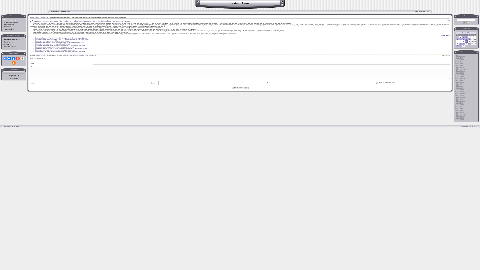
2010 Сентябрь (461, 69)
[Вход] (282, 6)
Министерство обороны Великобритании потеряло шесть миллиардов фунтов (60, 51)
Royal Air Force (9, 47)
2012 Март (459, 103)
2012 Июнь (459, 108)
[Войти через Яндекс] (18, 58)
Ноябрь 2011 (466, 33)
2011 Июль (459, 87)
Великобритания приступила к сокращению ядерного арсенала (55, 50)
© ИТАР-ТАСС (445, 35)
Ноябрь (43, 17)
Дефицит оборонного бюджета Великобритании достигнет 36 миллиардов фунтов (61, 38)
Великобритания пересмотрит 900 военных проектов (52, 41)
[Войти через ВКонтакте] (9, 58)
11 (469, 39)
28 (457, 46)
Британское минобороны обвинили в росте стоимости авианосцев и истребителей (61, 39)
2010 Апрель (460, 59)
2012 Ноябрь (460, 117)
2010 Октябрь (460, 71)
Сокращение (80, 55)
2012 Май (459, 106)
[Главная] (197, 3)
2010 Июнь (459, 63)
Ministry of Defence (10, 39)
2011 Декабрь (460, 97)
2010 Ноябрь (460, 73)
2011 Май (459, 84)
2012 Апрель (460, 104)
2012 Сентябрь (461, 114)
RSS (68, 11)
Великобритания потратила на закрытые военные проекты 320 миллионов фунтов (61, 48)
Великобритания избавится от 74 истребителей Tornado (52, 44)
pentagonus (66, 55)
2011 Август (460, 89)
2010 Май (459, 61)
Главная (32, 17)
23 (463, 43)
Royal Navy (7, 42)
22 (460, 43)
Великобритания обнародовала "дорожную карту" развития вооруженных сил (59, 42)
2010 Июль (459, 65)
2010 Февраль (460, 56)
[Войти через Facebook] (14, 58)
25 (469, 43)
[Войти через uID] (5, 58)
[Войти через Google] (22, 58)
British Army (8, 44)
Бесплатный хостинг (467, 126)
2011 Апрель (460, 82)
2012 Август (460, 112)
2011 (37, 17)
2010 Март (459, 57)
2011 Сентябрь (461, 91)
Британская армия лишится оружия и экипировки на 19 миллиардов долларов (60, 45)
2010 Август (460, 67)
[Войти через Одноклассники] (14, 63)
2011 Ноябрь (460, 95)
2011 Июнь (459, 86)
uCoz (475, 126)
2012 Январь (460, 99)
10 (466, 39)
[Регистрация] (282, 3)
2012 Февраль (460, 101)
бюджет (74, 55)
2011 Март (459, 80)
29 (460, 46)
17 (47, 17)
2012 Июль (459, 110)
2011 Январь (460, 76)
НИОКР (86, 55)
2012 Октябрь (460, 116)
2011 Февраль (460, 78)
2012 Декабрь (460, 119)
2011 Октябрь (460, 93)
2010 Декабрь (460, 74)
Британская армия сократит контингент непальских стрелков (54, 47)
